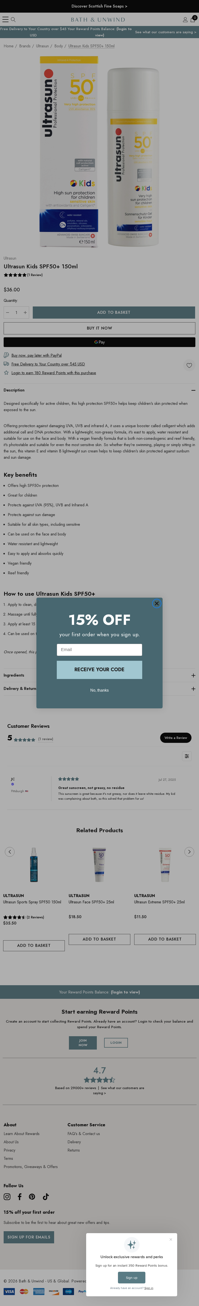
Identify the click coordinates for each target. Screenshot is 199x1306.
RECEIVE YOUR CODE (99, 669)
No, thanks (99, 690)
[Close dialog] (157, 603)
